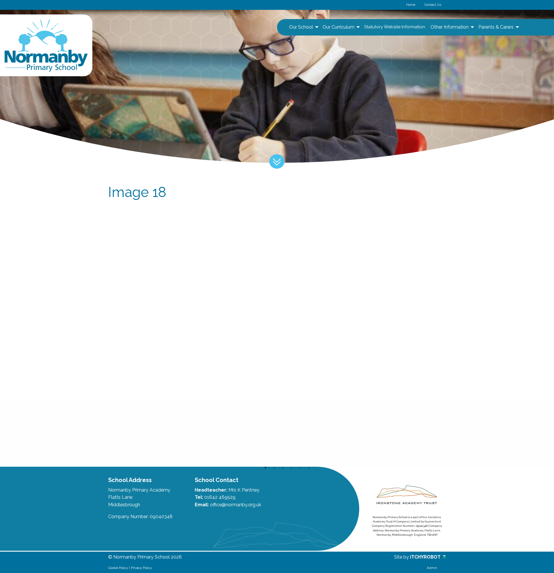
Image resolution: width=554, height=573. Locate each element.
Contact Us (432, 5)
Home (410, 5)
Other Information (450, 27)
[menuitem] (303, 27)
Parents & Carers (496, 27)
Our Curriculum (338, 27)
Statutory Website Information (394, 26)
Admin (432, 568)
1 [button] (265, 467)
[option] (142, 433)
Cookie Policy (118, 568)
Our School (301, 27)
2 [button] (274, 467)
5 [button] (300, 467)
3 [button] (283, 467)
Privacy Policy (141, 568)
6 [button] (309, 467)
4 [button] (291, 467)
